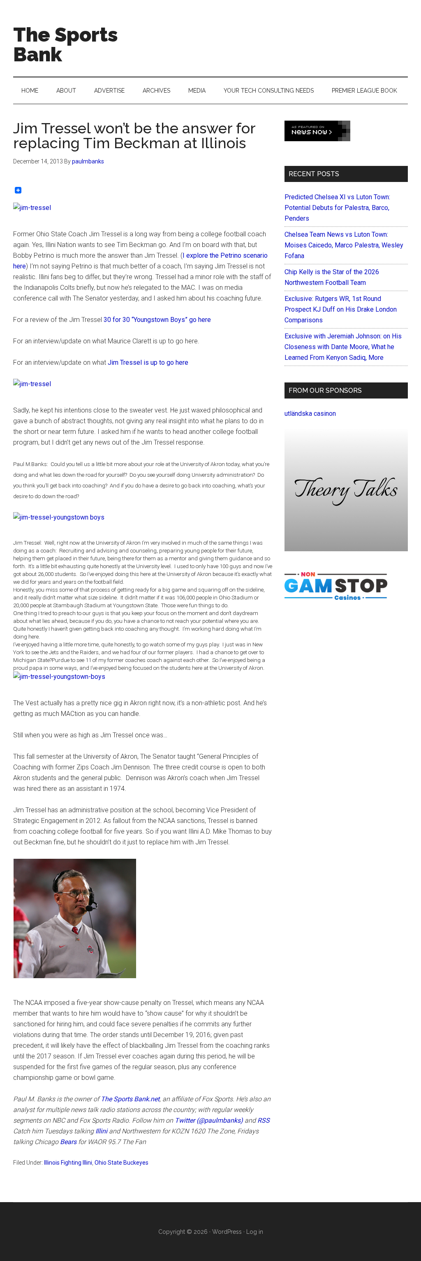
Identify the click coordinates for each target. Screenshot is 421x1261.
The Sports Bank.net (130, 1099)
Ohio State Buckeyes (121, 1162)
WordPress (227, 1231)
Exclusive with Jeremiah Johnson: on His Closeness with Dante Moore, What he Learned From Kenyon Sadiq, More (343, 346)
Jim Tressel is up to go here (148, 362)
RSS (263, 1120)
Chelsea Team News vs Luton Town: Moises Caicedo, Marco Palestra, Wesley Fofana (344, 245)
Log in (254, 1231)
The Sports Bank (65, 44)
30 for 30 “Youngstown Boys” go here (157, 320)
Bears (68, 1142)
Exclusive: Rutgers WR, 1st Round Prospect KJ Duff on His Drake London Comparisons (341, 309)
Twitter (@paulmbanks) (209, 1120)
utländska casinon (310, 413)
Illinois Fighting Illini (68, 1162)
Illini (101, 1131)
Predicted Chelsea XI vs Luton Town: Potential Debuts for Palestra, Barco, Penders (337, 207)
